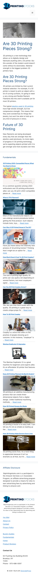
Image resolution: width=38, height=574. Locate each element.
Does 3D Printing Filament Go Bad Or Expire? (18, 374)
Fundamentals (8, 537)
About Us (6, 521)
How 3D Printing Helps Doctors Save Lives (18, 433)
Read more (16, 193)
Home (5, 541)
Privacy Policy (8, 527)
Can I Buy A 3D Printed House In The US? (17, 227)
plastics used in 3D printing (22, 106)
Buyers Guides (8, 534)
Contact (6, 524)
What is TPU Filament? (11, 197)
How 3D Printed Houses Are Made (15, 406)
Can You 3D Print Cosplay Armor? (14, 287)
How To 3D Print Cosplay (11, 314)
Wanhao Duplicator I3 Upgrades (14, 344)
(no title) (6, 517)
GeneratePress (26, 571)
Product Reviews (9, 544)
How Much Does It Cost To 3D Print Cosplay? (18, 257)
